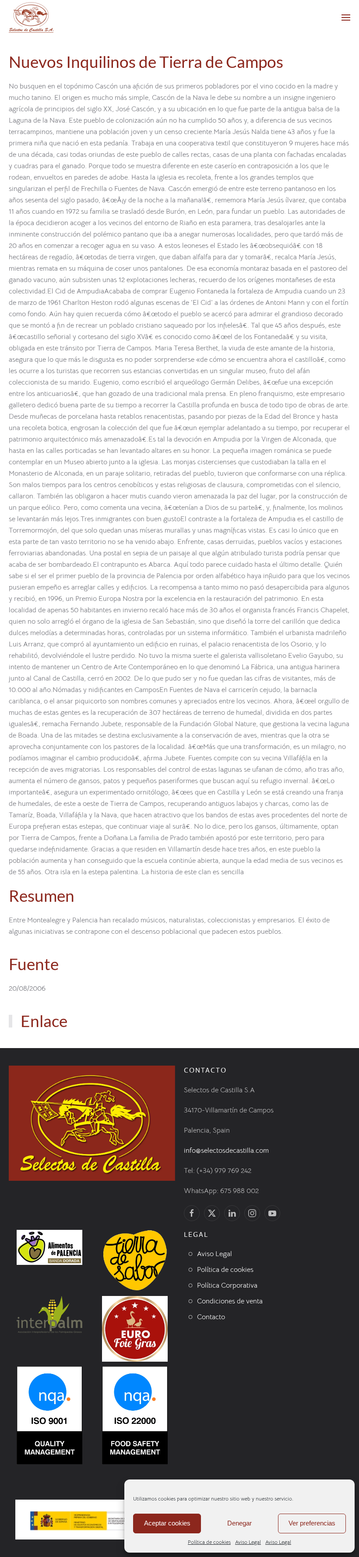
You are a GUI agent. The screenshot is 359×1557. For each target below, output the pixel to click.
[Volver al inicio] (31, 17)
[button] (345, 17)
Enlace (44, 1021)
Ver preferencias (312, 1523)
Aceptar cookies (167, 1523)
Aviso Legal (248, 1542)
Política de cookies (209, 1542)
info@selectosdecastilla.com (226, 1150)
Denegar (239, 1523)
